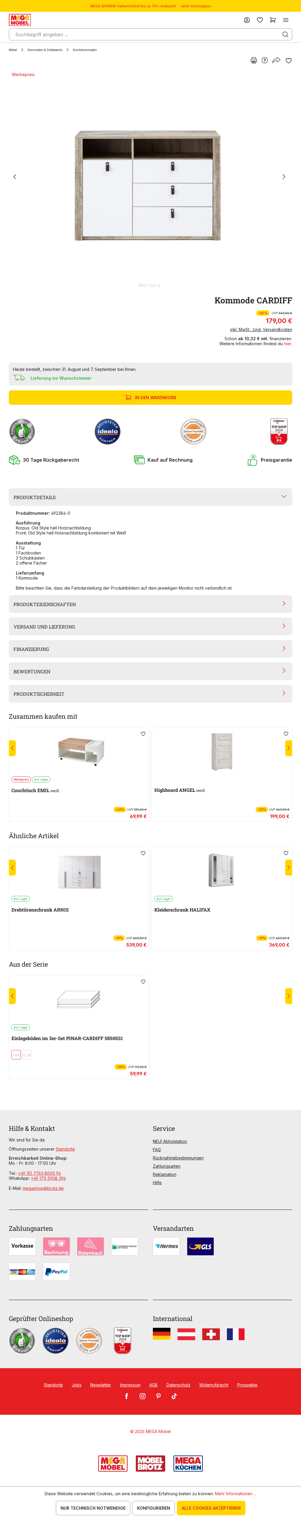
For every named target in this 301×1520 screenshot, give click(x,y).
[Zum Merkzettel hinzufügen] (288, 60)
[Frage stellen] (265, 60)
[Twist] (16, 1055)
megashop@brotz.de (43, 1188)
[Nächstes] (284, 177)
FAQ (157, 1149)
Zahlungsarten (166, 1166)
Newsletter (100, 1384)
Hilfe (157, 1182)
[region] (150, 179)
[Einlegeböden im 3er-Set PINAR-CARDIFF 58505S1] (79, 1000)
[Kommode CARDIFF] (149, 177)
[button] (44, 460)
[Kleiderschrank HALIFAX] (222, 871)
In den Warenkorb (155, 397)
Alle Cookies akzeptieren (211, 1508)
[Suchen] (285, 34)
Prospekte (247, 1384)
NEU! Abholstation (170, 1141)
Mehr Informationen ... (235, 1493)
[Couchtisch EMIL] (79, 752)
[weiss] (26, 1055)
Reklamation (164, 1174)
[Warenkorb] (272, 20)
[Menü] (285, 20)
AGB (153, 1384)
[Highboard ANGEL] (222, 752)
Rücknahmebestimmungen (178, 1157)
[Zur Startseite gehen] (20, 20)
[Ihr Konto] (246, 20)
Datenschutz (178, 1384)
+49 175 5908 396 (48, 1178)
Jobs (76, 1384)
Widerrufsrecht (213, 1384)
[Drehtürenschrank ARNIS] (79, 871)
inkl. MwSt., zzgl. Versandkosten (261, 329)
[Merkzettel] (259, 20)
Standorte (65, 1148)
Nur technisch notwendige (93, 1508)
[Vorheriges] (15, 177)
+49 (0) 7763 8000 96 (39, 1173)
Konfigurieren (153, 1508)
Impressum (130, 1384)
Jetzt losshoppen (195, 6)
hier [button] (287, 343)
